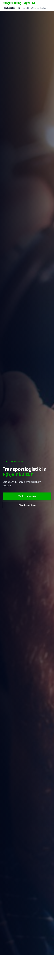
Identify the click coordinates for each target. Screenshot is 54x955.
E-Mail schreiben (27, 505)
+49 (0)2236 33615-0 (11, 8)
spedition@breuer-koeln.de (35, 8)
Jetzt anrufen (29, 496)
